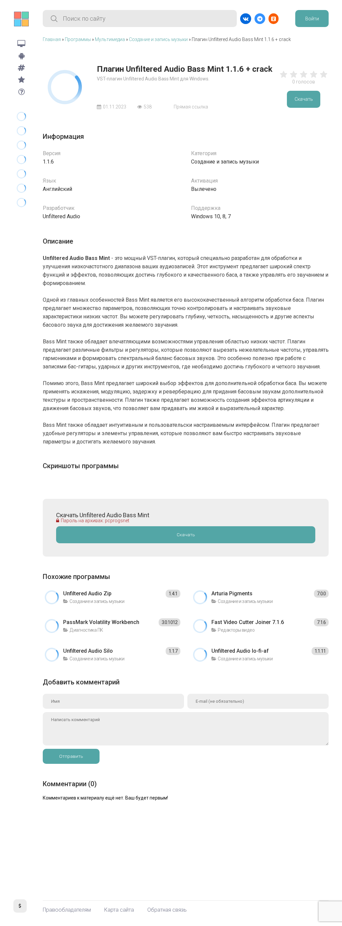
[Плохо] (284, 77)
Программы (78, 39)
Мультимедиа (110, 39)
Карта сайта (119, 910)
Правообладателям (67, 910)
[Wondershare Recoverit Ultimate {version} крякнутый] (21, 130)
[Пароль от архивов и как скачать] (21, 92)
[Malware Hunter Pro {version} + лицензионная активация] (21, 202)
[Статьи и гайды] (21, 68)
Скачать (304, 99)
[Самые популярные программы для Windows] (21, 80)
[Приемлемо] (294, 77)
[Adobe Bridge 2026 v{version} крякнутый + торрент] (21, 116)
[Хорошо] (314, 77)
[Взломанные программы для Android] (21, 56)
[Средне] (304, 77)
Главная (52, 39)
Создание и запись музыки (158, 39)
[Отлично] (324, 77)
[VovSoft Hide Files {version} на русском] (21, 145)
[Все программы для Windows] (21, 44)
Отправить (71, 756)
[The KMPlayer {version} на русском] (21, 159)
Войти (312, 18)
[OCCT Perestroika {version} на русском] (21, 188)
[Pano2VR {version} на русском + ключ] (21, 174)
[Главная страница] (21, 19)
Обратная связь (167, 910)
